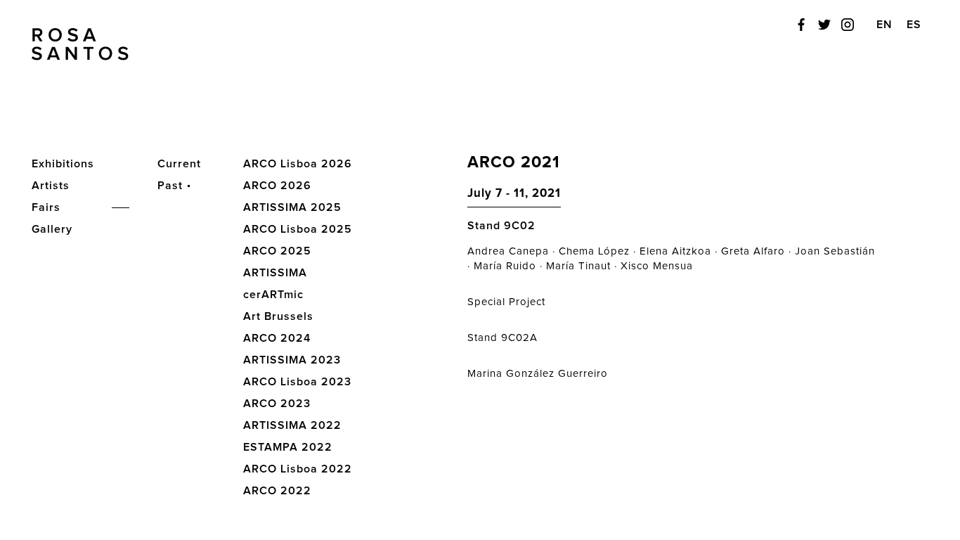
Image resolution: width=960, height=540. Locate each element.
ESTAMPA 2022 (287, 447)
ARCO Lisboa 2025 (297, 229)
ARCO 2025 (277, 251)
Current (179, 163)
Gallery (52, 229)
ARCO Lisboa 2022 (297, 469)
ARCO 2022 (277, 490)
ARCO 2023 (277, 403)
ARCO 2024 (277, 338)
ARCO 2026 (277, 185)
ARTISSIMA (275, 272)
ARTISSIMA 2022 (292, 425)
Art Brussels (278, 316)
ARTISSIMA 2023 (292, 360)
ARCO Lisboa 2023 (297, 381)
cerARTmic (273, 294)
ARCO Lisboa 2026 (297, 163)
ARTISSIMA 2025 (292, 207)
